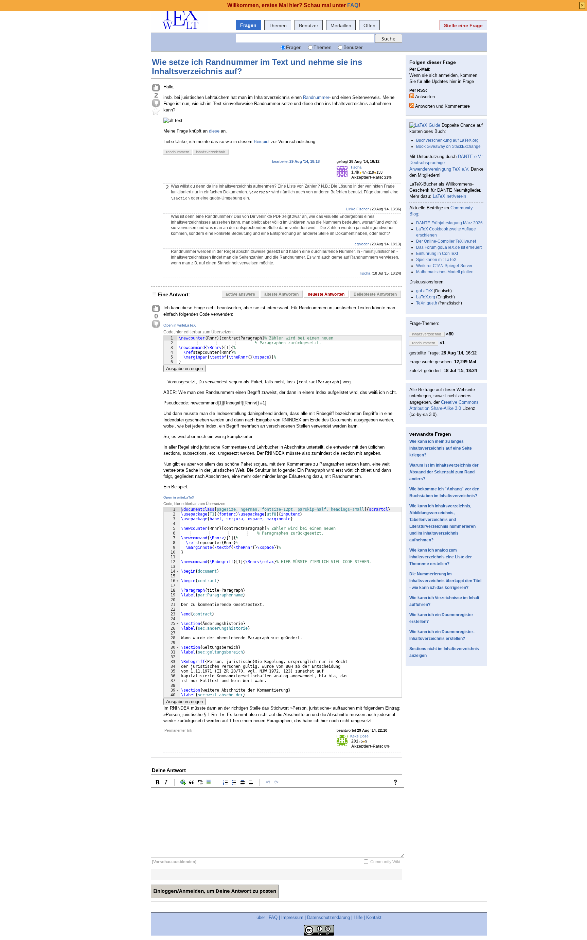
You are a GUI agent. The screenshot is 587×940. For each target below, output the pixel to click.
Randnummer (316, 97)
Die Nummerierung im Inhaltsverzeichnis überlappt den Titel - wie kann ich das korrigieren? (445, 581)
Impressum (292, 917)
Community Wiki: (385, 861)
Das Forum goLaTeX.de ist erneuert (449, 247)
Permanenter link (178, 730)
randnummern (177, 152)
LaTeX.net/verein (449, 196)
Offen (369, 25)
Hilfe (358, 917)
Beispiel (261, 141)
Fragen (248, 25)
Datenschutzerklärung (328, 917)
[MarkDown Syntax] (397, 782)
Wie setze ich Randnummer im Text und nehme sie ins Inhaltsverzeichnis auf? (257, 66)
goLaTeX (424, 291)
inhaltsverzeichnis (211, 152)
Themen (278, 25)
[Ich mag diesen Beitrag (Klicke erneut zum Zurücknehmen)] (156, 88)
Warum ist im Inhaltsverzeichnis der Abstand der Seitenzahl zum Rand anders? (444, 472)
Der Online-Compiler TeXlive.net (446, 241)
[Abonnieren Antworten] (411, 95)
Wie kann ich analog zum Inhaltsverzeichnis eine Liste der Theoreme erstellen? (440, 557)
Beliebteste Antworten (375, 294)
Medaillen (341, 25)
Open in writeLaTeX (179, 325)
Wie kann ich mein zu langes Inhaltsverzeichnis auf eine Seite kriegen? (440, 448)
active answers (240, 294)
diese (215, 131)
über (260, 917)
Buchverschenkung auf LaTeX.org (447, 140)
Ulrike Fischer (357, 209)
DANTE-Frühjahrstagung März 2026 (449, 223)
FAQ (273, 917)
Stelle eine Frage (463, 25)
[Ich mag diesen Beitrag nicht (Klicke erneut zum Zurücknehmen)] (156, 103)
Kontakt (373, 917)
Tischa (355, 167)
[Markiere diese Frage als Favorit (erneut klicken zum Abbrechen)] (156, 111)
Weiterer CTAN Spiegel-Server (444, 265)
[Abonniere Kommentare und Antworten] (411, 105)
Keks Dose (359, 736)
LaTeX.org (425, 297)
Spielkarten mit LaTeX (436, 259)
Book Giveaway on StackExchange (448, 146)
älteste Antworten (281, 294)
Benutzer (308, 25)
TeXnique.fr (426, 303)
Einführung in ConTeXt (437, 253)
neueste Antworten (326, 294)
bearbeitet (296, 161)
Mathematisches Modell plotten (445, 271)
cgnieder (362, 244)
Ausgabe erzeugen (184, 368)
